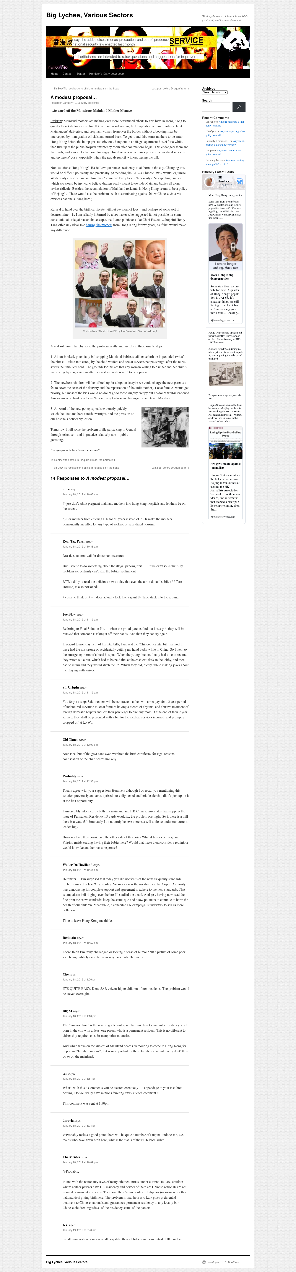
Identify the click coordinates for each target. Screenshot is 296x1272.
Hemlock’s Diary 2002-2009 (106, 73)
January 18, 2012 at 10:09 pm (80, 1162)
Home (54, 73)
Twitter (81, 73)
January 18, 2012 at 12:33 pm (80, 781)
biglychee (93, 102)
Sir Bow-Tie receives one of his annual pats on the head (84, 88)
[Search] (239, 107)
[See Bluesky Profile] (239, 181)
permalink (109, 460)
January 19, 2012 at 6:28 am (79, 1230)
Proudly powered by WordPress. (223, 1262)
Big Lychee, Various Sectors (89, 14)
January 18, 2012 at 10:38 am (80, 546)
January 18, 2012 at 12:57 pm (80, 943)
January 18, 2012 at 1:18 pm (79, 1016)
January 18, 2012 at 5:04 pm (79, 1125)
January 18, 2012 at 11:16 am (80, 619)
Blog (82, 460)
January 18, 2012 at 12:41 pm (80, 870)
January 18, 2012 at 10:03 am (80, 494)
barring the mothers (99, 224)
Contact (67, 73)
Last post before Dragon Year (170, 88)
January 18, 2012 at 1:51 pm (79, 1078)
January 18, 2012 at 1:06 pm (79, 979)
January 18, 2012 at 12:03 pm (80, 744)
